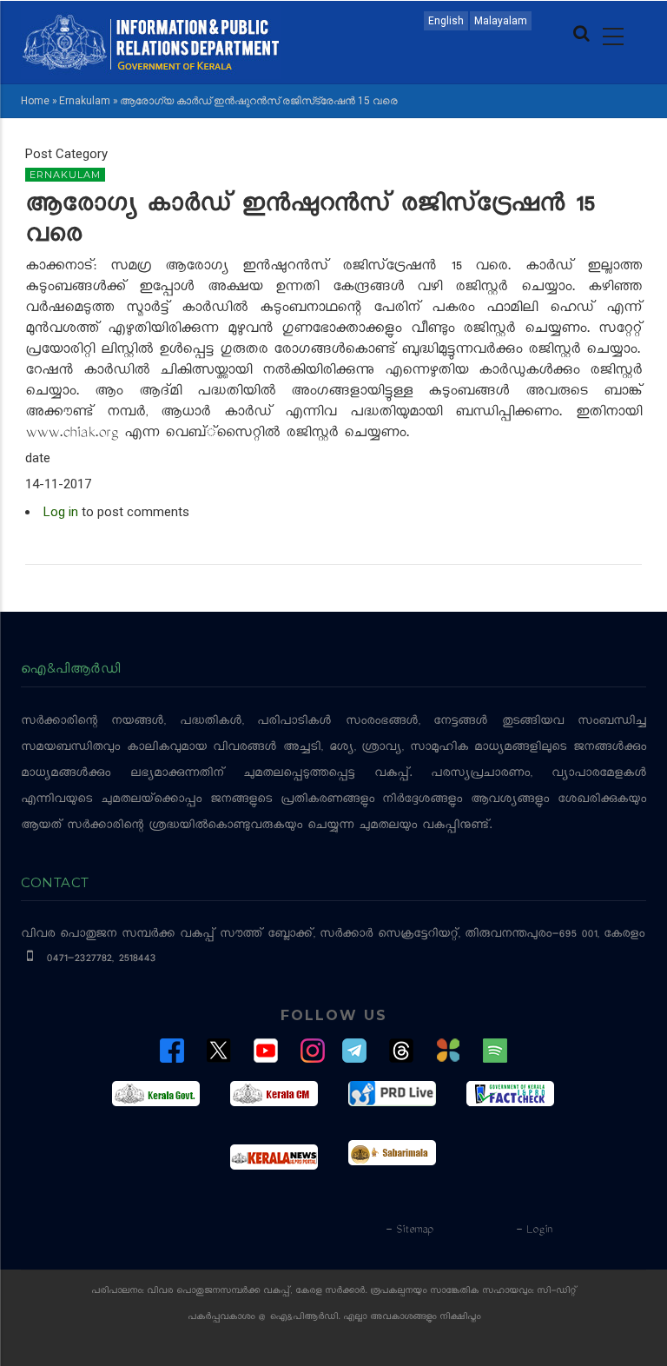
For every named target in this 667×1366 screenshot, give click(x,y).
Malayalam (500, 21)
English (446, 21)
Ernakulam (84, 101)
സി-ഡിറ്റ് (557, 1291)
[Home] (151, 41)
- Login (533, 1230)
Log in (60, 512)
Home (35, 101)
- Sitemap (409, 1230)
